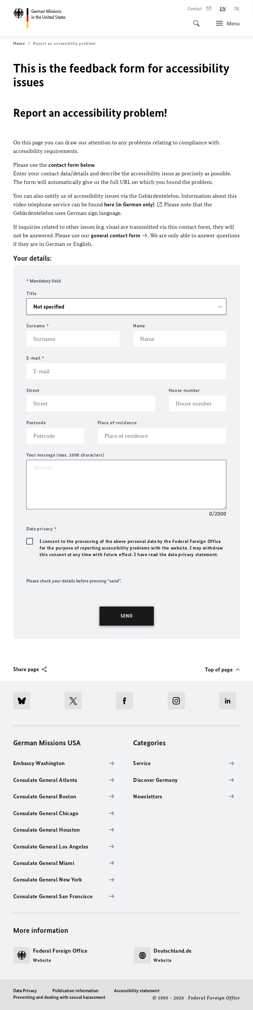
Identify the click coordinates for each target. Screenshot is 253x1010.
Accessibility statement (136, 991)
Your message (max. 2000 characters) (65, 455)
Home (19, 43)
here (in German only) (129, 204)
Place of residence (117, 423)
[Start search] (194, 20)
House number (184, 390)
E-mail (35, 358)
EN (223, 9)
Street (33, 390)
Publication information (75, 991)
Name (139, 326)
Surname (37, 326)
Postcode (36, 423)
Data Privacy (25, 991)
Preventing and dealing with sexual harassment (59, 997)
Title (31, 293)
